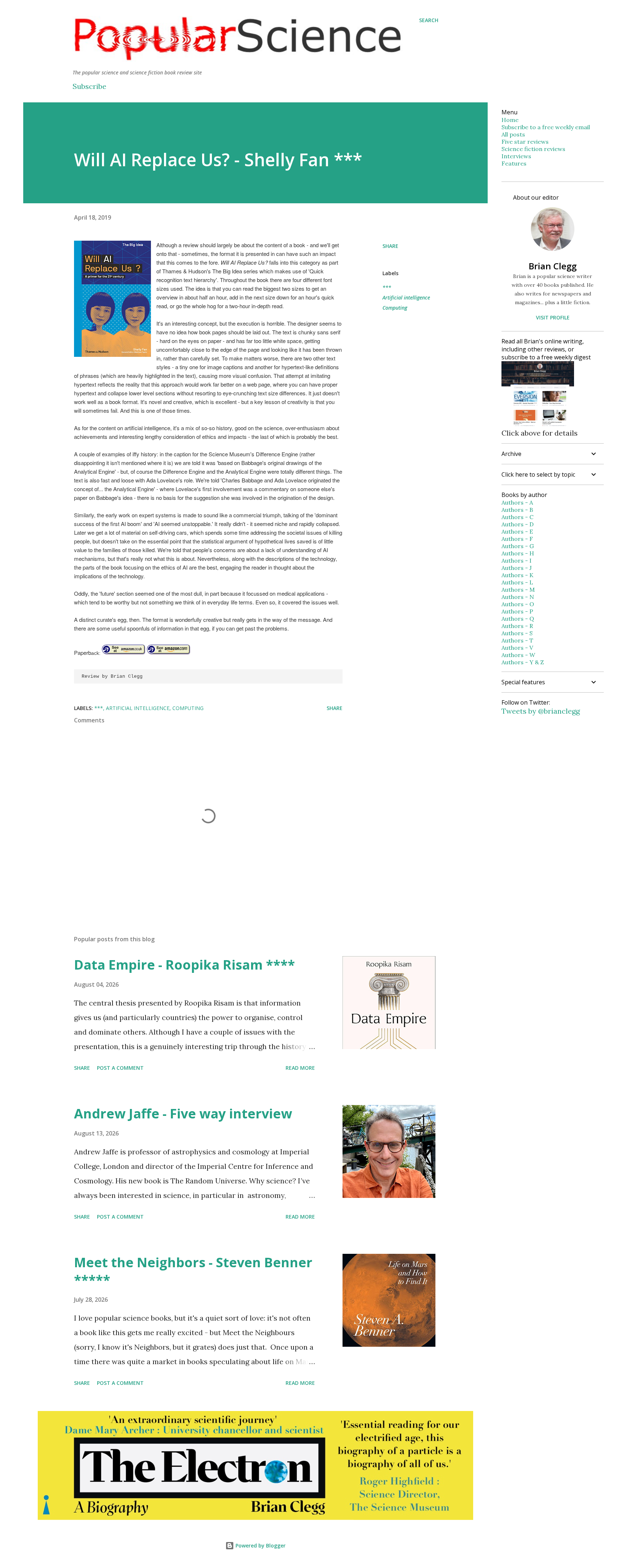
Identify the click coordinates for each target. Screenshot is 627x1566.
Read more (300, 1067)
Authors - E (517, 531)
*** (386, 287)
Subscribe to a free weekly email (545, 127)
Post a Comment (120, 1067)
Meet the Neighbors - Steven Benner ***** (193, 1271)
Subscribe (89, 86)
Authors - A (517, 502)
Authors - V (517, 647)
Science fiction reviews (533, 148)
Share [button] (390, 245)
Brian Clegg (553, 266)
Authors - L (517, 582)
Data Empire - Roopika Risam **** (184, 965)
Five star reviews (525, 141)
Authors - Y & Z (522, 662)
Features (513, 163)
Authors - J (516, 567)
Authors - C (517, 517)
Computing (394, 307)
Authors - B (517, 509)
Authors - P (517, 611)
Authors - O (517, 604)
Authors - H (517, 553)
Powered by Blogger (260, 1545)
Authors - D (517, 524)
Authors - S (517, 633)
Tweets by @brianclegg (540, 710)
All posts (513, 134)
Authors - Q (517, 618)
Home (510, 119)
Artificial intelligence (406, 297)
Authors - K (517, 575)
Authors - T (517, 640)
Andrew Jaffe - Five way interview (183, 1113)
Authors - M (518, 589)
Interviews (516, 156)
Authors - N (517, 596)
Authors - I (516, 560)
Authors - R (517, 625)
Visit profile (553, 317)
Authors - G (517, 546)
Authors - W (518, 654)
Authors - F (517, 538)
